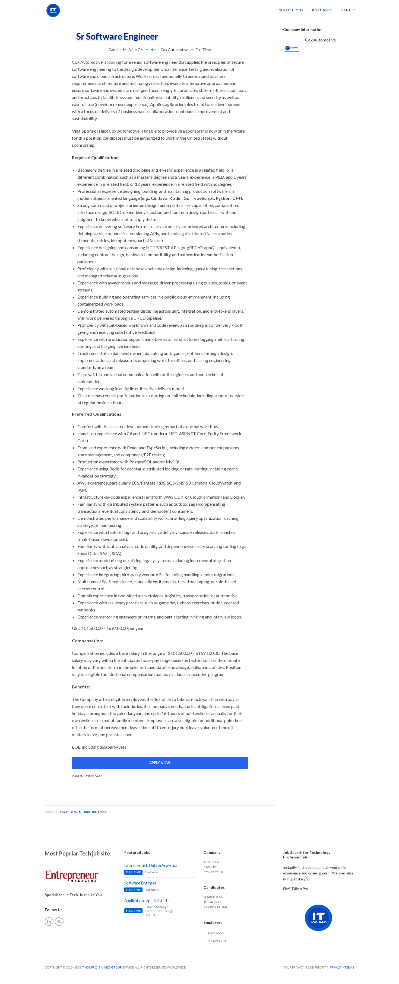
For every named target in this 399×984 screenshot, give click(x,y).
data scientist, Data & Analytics (151, 865)
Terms (349, 967)
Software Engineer (140, 882)
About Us (211, 862)
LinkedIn (89, 811)
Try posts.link (215, 907)
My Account (218, 941)
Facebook (68, 811)
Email (102, 811)
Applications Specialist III (145, 900)
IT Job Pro (89, 967)
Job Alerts (212, 902)
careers (210, 867)
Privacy (336, 967)
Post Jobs (322, 10)
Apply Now (159, 763)
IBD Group (113, 967)
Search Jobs (291, 10)
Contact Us (213, 872)
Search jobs (213, 897)
